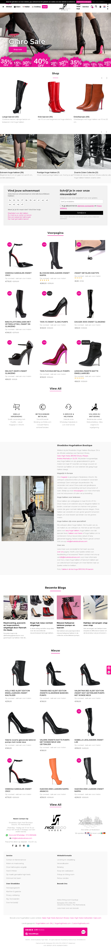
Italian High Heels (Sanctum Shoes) (55, 918)
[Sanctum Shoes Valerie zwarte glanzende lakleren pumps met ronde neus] (21, 722)
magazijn (64, 477)
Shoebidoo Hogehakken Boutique (74, 445)
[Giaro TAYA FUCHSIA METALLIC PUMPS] (55, 353)
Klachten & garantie (13, 892)
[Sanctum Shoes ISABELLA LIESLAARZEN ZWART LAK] (90, 722)
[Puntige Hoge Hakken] (55, 151)
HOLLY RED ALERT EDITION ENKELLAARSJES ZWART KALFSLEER (17, 693)
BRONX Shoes (76, 456)
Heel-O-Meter (11, 871)
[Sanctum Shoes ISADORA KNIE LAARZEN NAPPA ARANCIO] (55, 771)
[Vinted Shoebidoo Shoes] (28, 846)
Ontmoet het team (13, 878)
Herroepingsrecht (13, 888)
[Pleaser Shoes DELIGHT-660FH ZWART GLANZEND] (21, 353)
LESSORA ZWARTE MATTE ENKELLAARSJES (86, 372)
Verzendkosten (63, 863)
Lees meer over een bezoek (68, 908)
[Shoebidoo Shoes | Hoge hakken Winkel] (64, 6)
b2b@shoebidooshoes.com (70, 557)
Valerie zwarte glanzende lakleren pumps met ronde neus (20, 741)
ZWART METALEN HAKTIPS (86, 273)
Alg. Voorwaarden (12, 899)
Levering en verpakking (66, 860)
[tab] (55, 650)
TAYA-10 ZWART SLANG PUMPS (54, 322)
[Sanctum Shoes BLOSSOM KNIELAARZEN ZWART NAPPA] (55, 255)
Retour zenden (63, 878)
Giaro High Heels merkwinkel (81, 918)
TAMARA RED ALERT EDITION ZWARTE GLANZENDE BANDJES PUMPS (54, 693)
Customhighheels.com (80, 923)
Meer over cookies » (98, 2)
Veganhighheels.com (63, 923)
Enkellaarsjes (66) (91, 119)
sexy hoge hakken (72, 531)
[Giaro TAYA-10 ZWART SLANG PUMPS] (55, 304)
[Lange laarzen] (19, 97)
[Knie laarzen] (55, 97)
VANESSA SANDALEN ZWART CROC (18, 274)
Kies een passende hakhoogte (19, 217)
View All (55, 388)
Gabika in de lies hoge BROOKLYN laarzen (77, 569)
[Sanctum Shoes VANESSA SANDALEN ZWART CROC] (21, 255)
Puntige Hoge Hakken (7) (55, 173)
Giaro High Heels (63, 456)
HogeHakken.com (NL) (44, 923)
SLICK (75, 459)
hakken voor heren (75, 533)
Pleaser (85, 456)
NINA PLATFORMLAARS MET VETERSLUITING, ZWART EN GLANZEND (18, 324)
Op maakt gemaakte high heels (18, 874)
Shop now (18, 49)
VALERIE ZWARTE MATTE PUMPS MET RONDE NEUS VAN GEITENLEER (54, 742)
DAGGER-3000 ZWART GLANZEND (89, 322)
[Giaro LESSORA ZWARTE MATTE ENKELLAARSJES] (90, 353)
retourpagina (78, 491)
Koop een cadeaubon (65, 871)
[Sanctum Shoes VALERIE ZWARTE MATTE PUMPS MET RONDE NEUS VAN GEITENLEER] (55, 722)
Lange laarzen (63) (16, 119)
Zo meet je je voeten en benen (20, 215)
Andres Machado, (63, 459)
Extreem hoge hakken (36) (16, 175)
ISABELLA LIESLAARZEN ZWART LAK (89, 741)
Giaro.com (97, 918)
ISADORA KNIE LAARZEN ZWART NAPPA (89, 790)
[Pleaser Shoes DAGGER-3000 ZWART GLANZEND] (90, 304)
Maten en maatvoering (15, 863)
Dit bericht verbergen (83, 2)
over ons (60, 552)
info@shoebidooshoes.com (77, 541)
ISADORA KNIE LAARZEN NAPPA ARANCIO (54, 790)
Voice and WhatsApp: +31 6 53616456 (22, 835)
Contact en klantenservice (16, 860)
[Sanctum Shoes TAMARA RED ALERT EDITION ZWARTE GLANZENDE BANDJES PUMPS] (55, 673)
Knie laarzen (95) (55, 118)
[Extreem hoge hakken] (18, 151)
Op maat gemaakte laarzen (18, 219)
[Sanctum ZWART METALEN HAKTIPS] (90, 255)
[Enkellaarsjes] (91, 97)
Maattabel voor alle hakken (18, 213)
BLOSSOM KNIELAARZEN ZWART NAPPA (55, 274)
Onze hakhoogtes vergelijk (16, 867)
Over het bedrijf (12, 903)
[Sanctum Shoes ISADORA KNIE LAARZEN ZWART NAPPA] (90, 771)
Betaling (60, 867)
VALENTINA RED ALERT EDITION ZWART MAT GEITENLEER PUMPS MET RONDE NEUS (89, 693)
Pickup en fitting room (65, 874)
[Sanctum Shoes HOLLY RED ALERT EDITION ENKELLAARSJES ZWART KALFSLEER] (21, 673)
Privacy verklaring (13, 895)
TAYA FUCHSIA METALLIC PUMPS (55, 371)
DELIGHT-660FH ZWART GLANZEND (16, 372)
